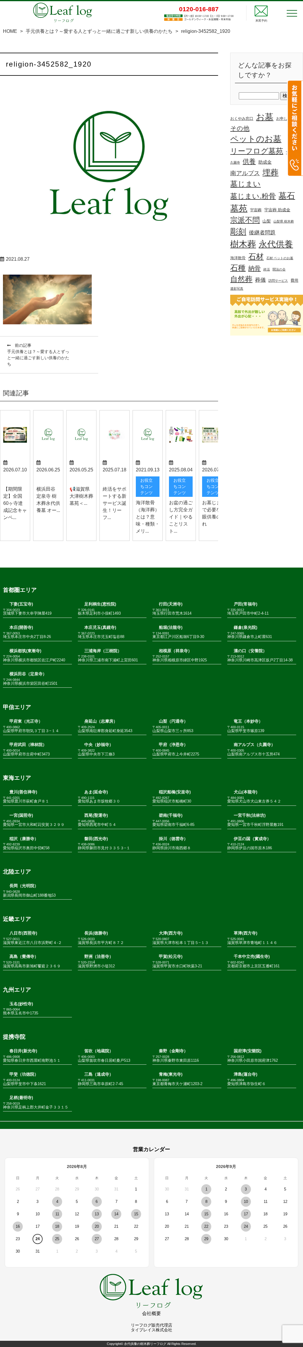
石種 (238, 268)
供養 (249, 161)
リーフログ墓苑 (256, 151)
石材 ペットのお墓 (279, 258)
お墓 (264, 117)
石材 (256, 256)
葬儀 (260, 280)
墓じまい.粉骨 (253, 196)
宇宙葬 (256, 210)
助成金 (265, 162)
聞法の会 (279, 269)
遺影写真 (236, 288)
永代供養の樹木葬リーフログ (145, 1344)
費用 (294, 280)
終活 (266, 269)
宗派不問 (245, 220)
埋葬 (270, 172)
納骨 (254, 268)
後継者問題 (262, 233)
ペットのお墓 (255, 139)
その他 (239, 128)
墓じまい (245, 184)
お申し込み (285, 119)
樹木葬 (243, 244)
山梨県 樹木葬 (283, 221)
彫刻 (238, 231)
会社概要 (151, 1313)
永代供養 (276, 244)
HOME (10, 31)
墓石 (286, 195)
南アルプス (245, 173)
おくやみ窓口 (241, 119)
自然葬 (241, 279)
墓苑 (238, 208)
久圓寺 (235, 162)
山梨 (266, 221)
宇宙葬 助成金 (277, 209)
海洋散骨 (238, 258)
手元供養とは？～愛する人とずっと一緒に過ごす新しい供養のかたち (99, 31)
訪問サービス (278, 280)
